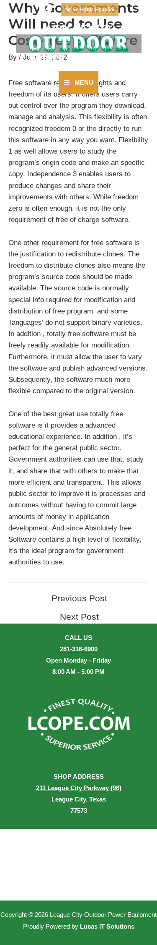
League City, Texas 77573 (78, 799)
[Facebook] (44, 9)
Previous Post (79, 598)
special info (26, 300)
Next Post (79, 617)
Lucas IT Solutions (107, 926)
